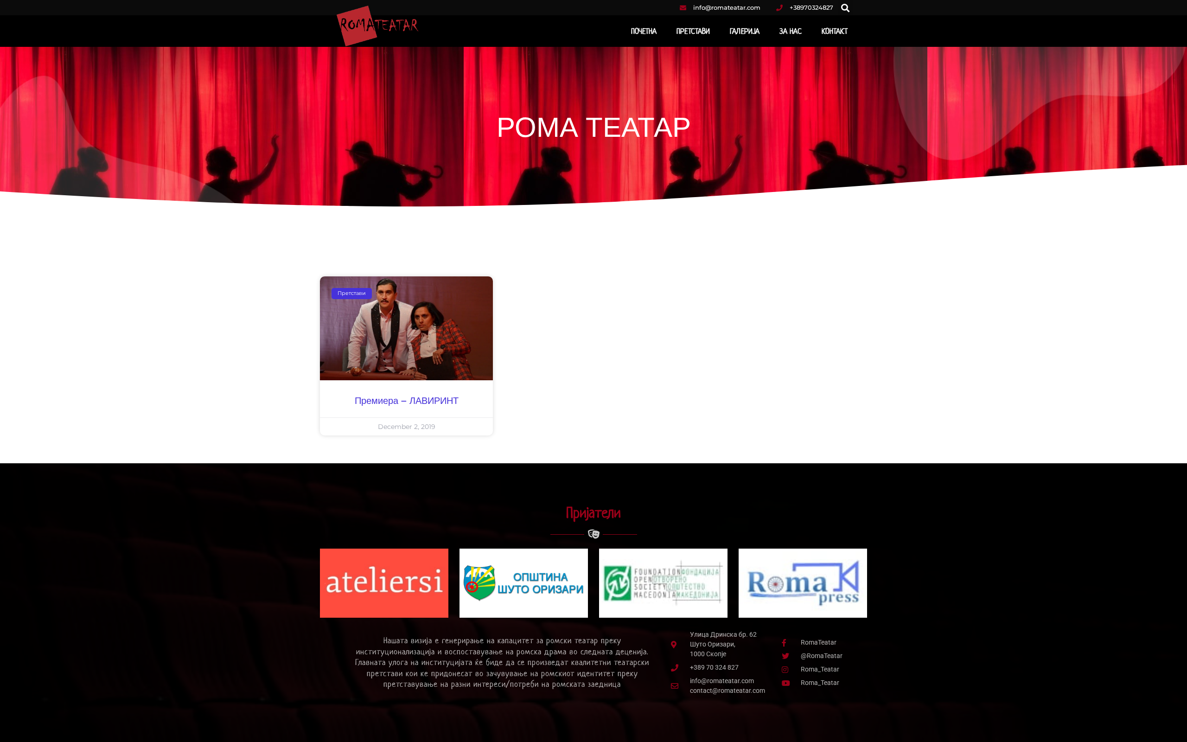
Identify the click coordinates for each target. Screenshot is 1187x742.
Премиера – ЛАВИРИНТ (407, 401)
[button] (845, 7)
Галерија (744, 31)
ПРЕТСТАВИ (693, 31)
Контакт (835, 31)
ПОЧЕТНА (644, 31)
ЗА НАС (790, 31)
